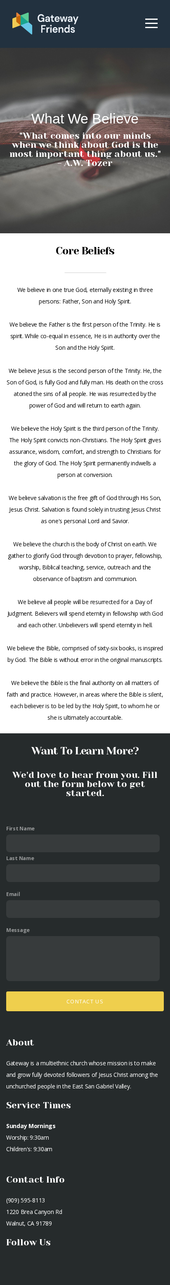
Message (18, 930)
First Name (20, 828)
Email (13, 894)
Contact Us (85, 1001)
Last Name (20, 858)
